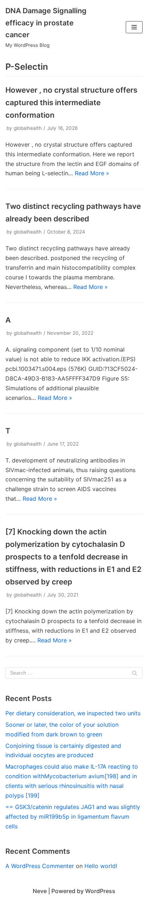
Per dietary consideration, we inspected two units (72, 713)
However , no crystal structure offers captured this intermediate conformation (71, 102)
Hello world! (100, 865)
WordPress (100, 890)
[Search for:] (74, 672)
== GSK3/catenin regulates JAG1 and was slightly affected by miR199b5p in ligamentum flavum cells (72, 816)
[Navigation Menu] (134, 27)
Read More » (92, 173)
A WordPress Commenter (39, 865)
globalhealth (28, 128)
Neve (40, 890)
